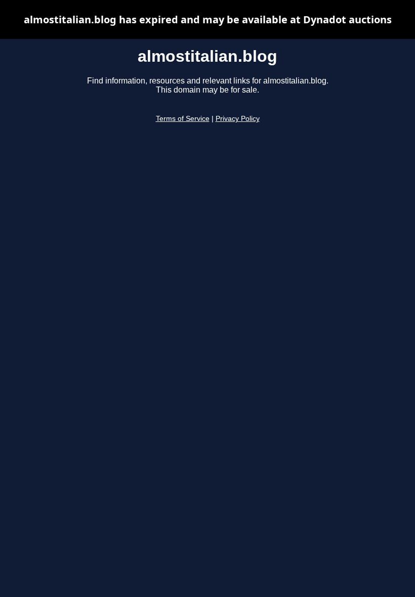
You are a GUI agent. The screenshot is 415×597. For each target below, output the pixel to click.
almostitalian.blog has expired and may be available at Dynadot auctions (208, 19)
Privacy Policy (238, 118)
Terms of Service (183, 118)
